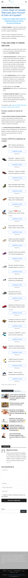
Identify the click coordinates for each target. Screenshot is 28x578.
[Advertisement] (14, 530)
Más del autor (17, 391)
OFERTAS (4, 570)
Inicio (2, 5)
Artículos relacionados (7, 391)
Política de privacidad (17, 574)
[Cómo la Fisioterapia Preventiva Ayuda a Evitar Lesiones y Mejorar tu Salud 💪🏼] (5, 435)
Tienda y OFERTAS (10, 7)
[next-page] (5, 442)
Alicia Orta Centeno (12, 450)
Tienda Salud (17, 7)
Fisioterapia (7, 5)
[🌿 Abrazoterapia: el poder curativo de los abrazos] (5, 404)
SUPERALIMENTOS (17, 570)
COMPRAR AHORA (17, 151)
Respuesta (8, 462)
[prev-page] (2, 442)
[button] (2, 2)
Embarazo (12, 572)
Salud (23, 570)
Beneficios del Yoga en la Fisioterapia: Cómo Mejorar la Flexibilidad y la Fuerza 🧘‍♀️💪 (17, 420)
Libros (16, 572)
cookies (23, 574)
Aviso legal (10, 574)
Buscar (3, 509)
